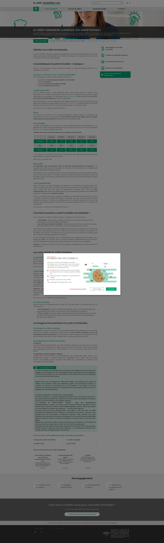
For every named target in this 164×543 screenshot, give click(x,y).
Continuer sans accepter (78, 289)
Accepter (111, 289)
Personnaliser (97, 289)
